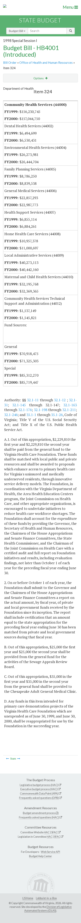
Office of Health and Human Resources (46, 62)
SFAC (54, 832)
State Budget (40, 20)
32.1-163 (70, 405)
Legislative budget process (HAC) (39, 785)
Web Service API (50, 851)
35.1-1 (31, 414)
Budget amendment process (39, 813)
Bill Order (10, 62)
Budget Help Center (40, 856)
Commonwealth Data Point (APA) (39, 793)
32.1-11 (33, 400)
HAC (47, 832)
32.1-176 (25, 409)
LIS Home (27, 898)
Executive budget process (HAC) (39, 789)
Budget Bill (16, 31)
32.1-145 (19, 405)
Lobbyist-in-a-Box (46, 898)
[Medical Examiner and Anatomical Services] (7, 758)
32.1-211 (69, 409)
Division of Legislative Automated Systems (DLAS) (48, 908)
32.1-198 (40, 409)
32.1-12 (60, 400)
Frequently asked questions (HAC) (39, 817)
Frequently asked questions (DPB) (39, 797)
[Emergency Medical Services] (18, 758)
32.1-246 (11, 414)
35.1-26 (57, 414)
